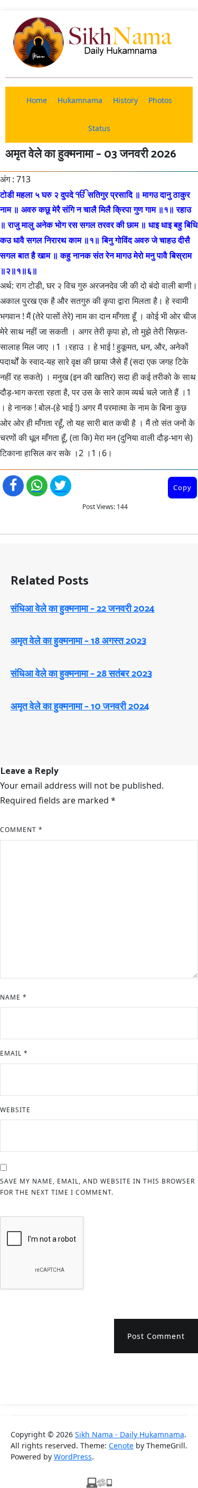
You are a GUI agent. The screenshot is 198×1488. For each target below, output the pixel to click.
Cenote (121, 1445)
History (125, 100)
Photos (160, 100)
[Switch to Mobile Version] (99, 1481)
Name (13, 997)
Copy (182, 487)
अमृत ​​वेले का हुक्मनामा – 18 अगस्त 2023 (78, 641)
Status (99, 128)
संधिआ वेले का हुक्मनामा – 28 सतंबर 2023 (81, 674)
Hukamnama (80, 100)
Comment (21, 829)
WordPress (73, 1457)
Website (15, 1109)
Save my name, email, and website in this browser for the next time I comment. (97, 1187)
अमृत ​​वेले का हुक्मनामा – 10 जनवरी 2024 (80, 707)
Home (36, 100)
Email (14, 1053)
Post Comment (156, 1336)
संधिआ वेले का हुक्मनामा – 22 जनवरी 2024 (83, 609)
